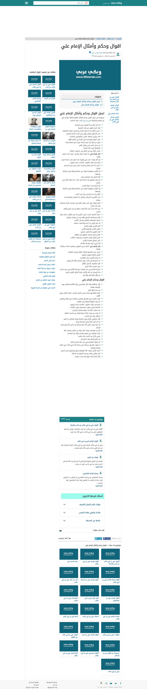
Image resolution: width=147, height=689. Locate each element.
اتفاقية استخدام (34, 682)
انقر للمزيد (99, 434)
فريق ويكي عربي (97, 52)
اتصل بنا (36, 685)
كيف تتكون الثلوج (49, 284)
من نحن (55, 685)
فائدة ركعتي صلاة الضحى (89, 512)
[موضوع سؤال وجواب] (63, 419)
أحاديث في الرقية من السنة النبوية (43, 287)
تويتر (101, 539)
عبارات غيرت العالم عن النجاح (45, 280)
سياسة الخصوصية (52, 682)
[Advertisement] (73, 23)
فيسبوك (108, 539)
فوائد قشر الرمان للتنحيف (89, 504)
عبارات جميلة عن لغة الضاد (46, 268)
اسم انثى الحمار (49, 260)
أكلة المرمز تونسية (48, 252)
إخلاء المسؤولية (52, 687)
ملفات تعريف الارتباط (32, 687)
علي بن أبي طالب (85, 120)
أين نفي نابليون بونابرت (47, 256)
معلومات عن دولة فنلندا (47, 272)
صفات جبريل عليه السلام (46, 264)
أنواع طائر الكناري (49, 276)
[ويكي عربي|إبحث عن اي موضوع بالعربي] (116, 3)
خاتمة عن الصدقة (93, 520)
